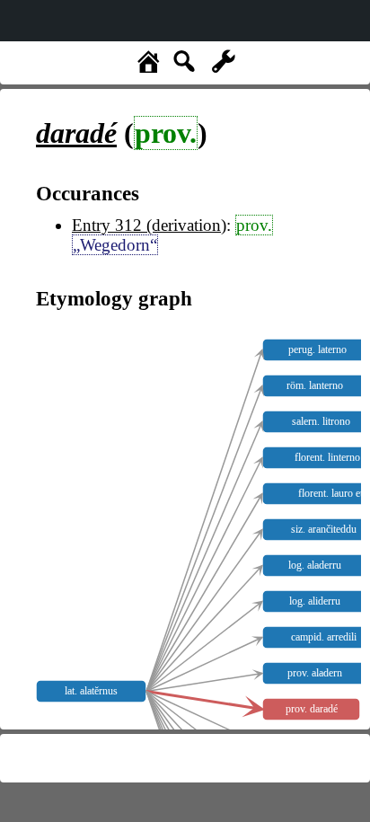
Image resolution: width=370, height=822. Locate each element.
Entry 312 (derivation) (149, 225)
